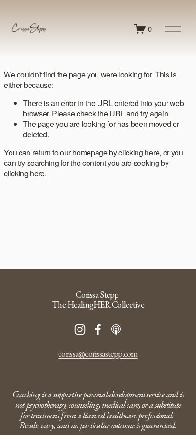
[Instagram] (80, 329)
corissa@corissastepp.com (98, 353)
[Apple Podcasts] (116, 329)
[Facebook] (98, 329)
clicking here (138, 152)
